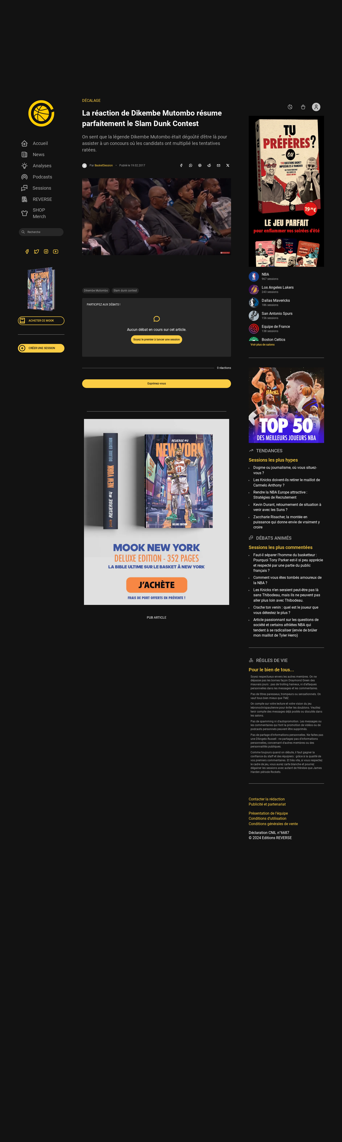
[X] (228, 165)
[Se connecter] (316, 107)
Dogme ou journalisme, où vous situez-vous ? (285, 470)
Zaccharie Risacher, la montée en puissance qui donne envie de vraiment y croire (286, 522)
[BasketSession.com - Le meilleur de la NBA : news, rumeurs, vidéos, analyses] (41, 113)
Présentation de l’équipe (268, 813)
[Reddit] (209, 165)
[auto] (290, 107)
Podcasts (42, 177)
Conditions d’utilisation (267, 818)
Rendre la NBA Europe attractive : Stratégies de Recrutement (280, 495)
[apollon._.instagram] (46, 252)
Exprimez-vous (157, 383)
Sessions (42, 188)
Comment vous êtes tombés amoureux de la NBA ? (287, 580)
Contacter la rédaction (267, 799)
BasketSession (104, 165)
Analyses (42, 165)
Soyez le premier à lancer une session (156, 339)
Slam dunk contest (125, 290)
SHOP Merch (39, 213)
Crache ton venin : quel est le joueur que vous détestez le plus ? (285, 610)
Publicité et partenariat (267, 804)
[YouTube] (55, 252)
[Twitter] (36, 252)
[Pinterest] (200, 165)
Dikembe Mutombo (96, 290)
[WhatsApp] (190, 165)
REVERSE (42, 199)
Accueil (40, 143)
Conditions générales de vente (273, 824)
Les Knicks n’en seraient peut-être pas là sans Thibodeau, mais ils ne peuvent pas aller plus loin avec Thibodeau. (286, 595)
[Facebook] (181, 165)
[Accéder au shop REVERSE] (303, 107)
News (38, 154)
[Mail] (218, 165)
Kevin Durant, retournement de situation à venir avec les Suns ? (287, 507)
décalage (91, 100)
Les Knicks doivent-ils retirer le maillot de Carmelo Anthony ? (286, 482)
